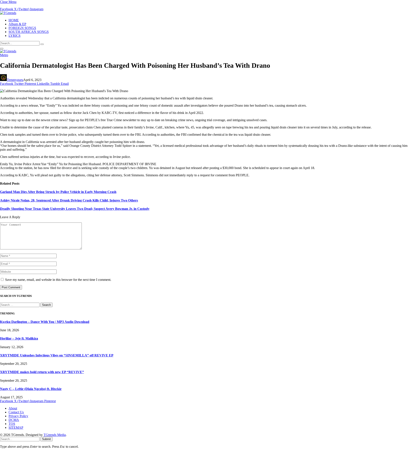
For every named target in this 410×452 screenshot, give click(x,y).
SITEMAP (16, 427)
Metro (4, 55)
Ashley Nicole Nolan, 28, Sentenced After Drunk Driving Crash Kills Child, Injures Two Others (69, 200)
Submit (46, 439)
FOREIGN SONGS (22, 28)
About (13, 408)
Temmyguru (15, 80)
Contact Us (16, 412)
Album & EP (17, 24)
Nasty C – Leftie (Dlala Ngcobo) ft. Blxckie (31, 389)
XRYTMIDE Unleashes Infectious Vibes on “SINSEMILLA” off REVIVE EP (56, 355)
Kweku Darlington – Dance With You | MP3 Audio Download (44, 322)
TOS (12, 423)
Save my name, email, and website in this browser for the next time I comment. (58, 279)
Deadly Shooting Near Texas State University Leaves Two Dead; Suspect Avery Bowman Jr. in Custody (74, 209)
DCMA (14, 420)
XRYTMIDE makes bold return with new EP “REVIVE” (42, 372)
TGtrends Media (55, 435)
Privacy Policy (18, 416)
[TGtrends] (8, 13)
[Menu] (1, 48)
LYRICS (14, 35)
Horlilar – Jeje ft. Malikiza (19, 338)
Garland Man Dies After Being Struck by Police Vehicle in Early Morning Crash (58, 192)
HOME (14, 20)
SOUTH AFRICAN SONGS (29, 32)
